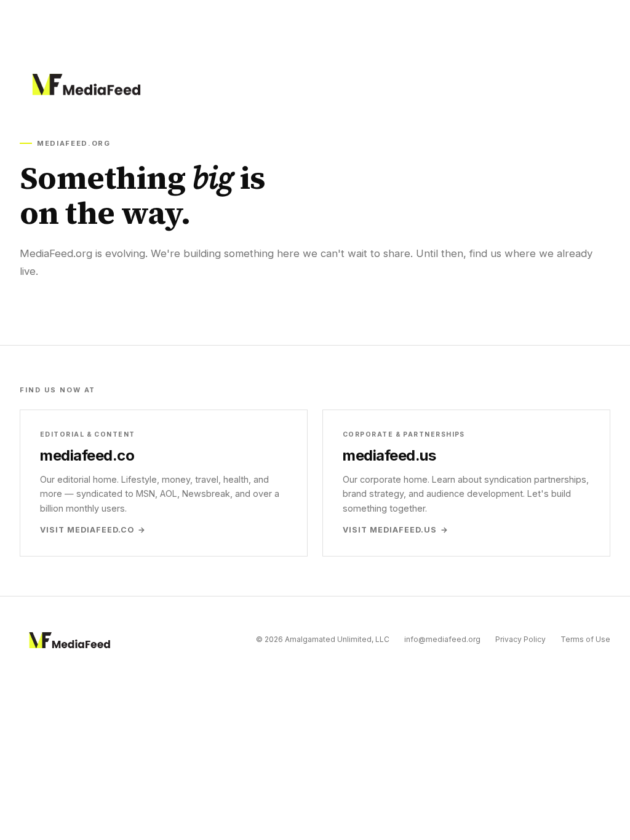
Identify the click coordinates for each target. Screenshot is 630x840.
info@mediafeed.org (442, 639)
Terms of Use (585, 639)
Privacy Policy (520, 639)
